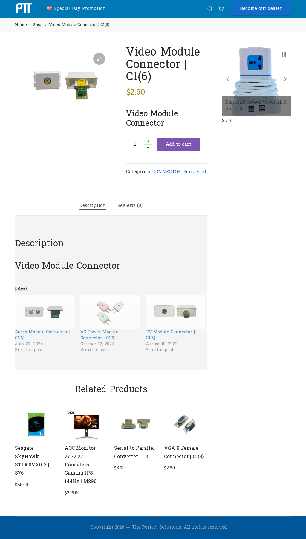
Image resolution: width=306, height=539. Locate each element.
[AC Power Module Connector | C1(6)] (110, 312)
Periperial (194, 172)
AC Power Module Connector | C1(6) (99, 335)
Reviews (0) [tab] (130, 205)
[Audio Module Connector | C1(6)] (44, 312)
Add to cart (178, 144)
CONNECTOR (166, 172)
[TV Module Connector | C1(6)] (175, 312)
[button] (261, 9)
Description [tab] (92, 205)
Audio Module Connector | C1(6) (42, 335)
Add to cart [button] (36, 440)
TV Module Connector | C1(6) (170, 335)
